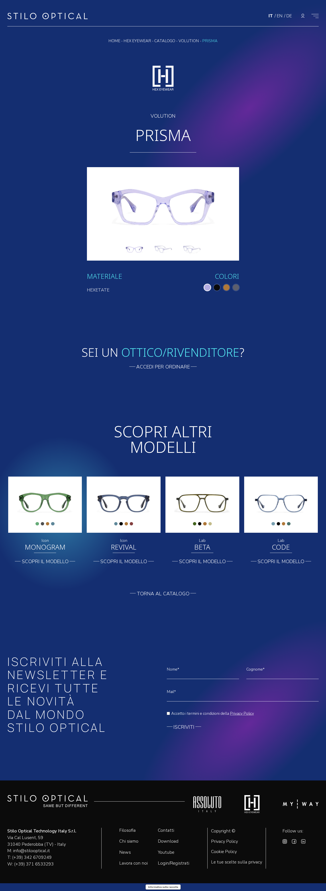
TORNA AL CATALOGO (163, 593)
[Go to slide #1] (134, 248)
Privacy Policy (242, 713)
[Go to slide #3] (191, 248)
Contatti (166, 830)
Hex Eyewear (137, 41)
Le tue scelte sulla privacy (236, 862)
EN (280, 16)
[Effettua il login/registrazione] (302, 16)
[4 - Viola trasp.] (207, 287)
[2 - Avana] (226, 287)
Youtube (166, 852)
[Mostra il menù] (315, 16)
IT (271, 16)
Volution (189, 41)
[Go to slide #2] (163, 248)
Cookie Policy (224, 851)
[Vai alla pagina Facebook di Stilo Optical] (294, 842)
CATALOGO (164, 41)
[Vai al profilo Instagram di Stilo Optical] (285, 842)
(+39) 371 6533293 (34, 864)
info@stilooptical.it (31, 851)
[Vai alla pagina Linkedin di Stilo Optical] (303, 842)
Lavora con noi (133, 863)
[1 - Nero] (217, 287)
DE (289, 16)
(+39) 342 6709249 (32, 857)
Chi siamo (128, 841)
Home (114, 41)
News (125, 852)
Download (168, 841)
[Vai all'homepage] (47, 17)
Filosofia (127, 830)
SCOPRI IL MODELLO (45, 561)
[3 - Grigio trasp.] (236, 287)
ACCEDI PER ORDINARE (163, 367)
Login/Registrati (173, 863)
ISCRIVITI (183, 727)
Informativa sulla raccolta (163, 887)
